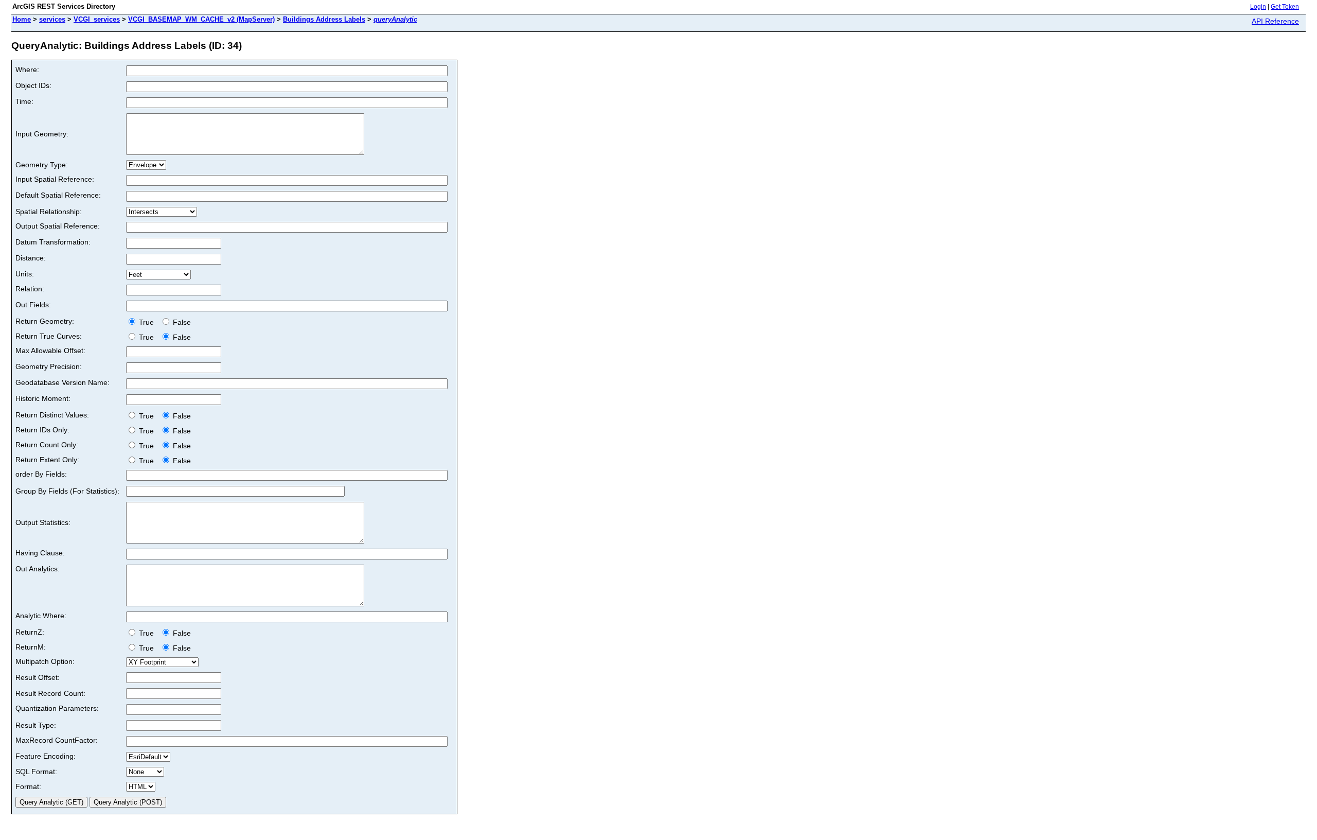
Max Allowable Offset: (50, 350)
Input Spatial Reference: (54, 179)
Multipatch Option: (45, 661)
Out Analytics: (37, 569)
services (52, 19)
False (181, 322)
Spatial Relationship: (48, 211)
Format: (28, 786)
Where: (27, 69)
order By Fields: (41, 474)
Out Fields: (33, 305)
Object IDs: (33, 85)
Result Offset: (37, 677)
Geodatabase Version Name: (62, 382)
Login (1258, 7)
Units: (24, 274)
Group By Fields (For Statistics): (67, 491)
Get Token (1285, 7)
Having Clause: (40, 553)
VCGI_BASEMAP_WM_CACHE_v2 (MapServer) (201, 19)
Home (21, 19)
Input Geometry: (41, 134)
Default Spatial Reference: (58, 195)
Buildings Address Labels (324, 19)
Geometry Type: (41, 165)
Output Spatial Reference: (57, 226)
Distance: (30, 258)
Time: (24, 101)
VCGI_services (97, 19)
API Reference (1275, 21)
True (147, 322)
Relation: (29, 289)
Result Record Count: (50, 693)
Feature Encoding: (45, 756)
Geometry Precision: (48, 366)
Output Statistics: (42, 522)
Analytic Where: (40, 615)
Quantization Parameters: (57, 708)
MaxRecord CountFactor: (56, 740)
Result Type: (35, 725)
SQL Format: (36, 771)
